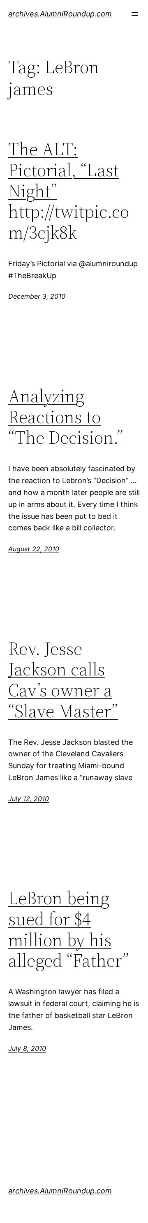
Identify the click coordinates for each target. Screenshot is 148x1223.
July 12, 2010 (28, 799)
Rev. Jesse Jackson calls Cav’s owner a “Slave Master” (63, 679)
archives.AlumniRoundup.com (60, 13)
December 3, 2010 (36, 296)
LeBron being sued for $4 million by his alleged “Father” (68, 929)
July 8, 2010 (27, 1048)
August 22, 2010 (33, 549)
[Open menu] (135, 14)
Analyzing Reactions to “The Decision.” (65, 417)
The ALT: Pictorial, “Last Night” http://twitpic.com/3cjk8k (68, 191)
